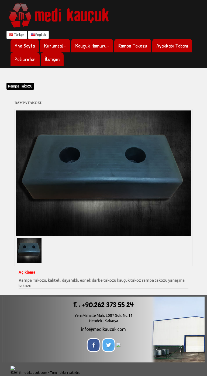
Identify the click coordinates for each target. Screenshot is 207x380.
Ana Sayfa (25, 45)
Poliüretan (25, 59)
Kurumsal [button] (53, 45)
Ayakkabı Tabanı (172, 45)
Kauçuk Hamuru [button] (90, 45)
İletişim (52, 59)
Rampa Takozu (132, 45)
